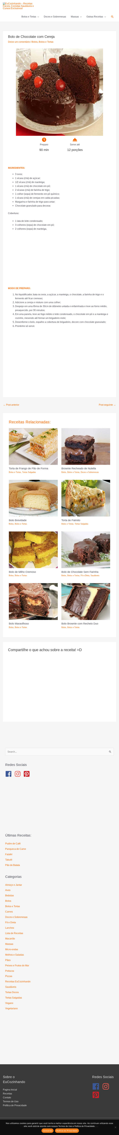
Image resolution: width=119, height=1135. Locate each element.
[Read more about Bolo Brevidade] (33, 498)
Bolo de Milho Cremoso (22, 571)
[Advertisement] (59, 258)
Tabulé (8, 859)
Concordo (47, 1130)
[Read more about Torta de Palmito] (85, 498)
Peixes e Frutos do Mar (17, 965)
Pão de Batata (12, 865)
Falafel (8, 854)
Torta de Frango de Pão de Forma (28, 468)
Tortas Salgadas (29, 472)
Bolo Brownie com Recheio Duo (79, 623)
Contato (7, 1097)
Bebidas (9, 895)
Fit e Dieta (85, 575)
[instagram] (18, 774)
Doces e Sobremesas (90, 472)
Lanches (9, 927)
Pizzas (8, 976)
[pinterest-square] (27, 774)
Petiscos (9, 971)
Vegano (9, 1003)
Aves (7, 890)
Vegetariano (11, 1008)
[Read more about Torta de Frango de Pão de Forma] (33, 446)
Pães (8, 960)
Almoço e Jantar (13, 885)
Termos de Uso (10, 1101)
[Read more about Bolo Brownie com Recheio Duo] (85, 601)
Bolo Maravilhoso (19, 623)
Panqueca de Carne (15, 849)
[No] (115, 1127)
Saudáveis (95, 575)
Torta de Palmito (70, 520)
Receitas (7, 1093)
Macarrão (10, 938)
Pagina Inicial (10, 1089)
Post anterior (11, 404)
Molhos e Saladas (14, 954)
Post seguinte (107, 404)
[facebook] (9, 774)
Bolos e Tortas (46, 41)
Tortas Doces (12, 992)
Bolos (35, 41)
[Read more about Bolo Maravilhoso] (33, 601)
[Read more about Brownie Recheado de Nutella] (85, 446)
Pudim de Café (13, 843)
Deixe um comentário (19, 41)
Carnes (9, 911)
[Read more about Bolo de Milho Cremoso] (33, 549)
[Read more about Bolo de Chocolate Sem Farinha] (85, 549)
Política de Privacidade (15, 1105)
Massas (9, 944)
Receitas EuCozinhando (17, 981)
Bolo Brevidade (18, 520)
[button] (112, 16)
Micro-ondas (11, 949)
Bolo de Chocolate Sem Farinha (79, 571)
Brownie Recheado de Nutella (78, 468)
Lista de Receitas (14, 933)
